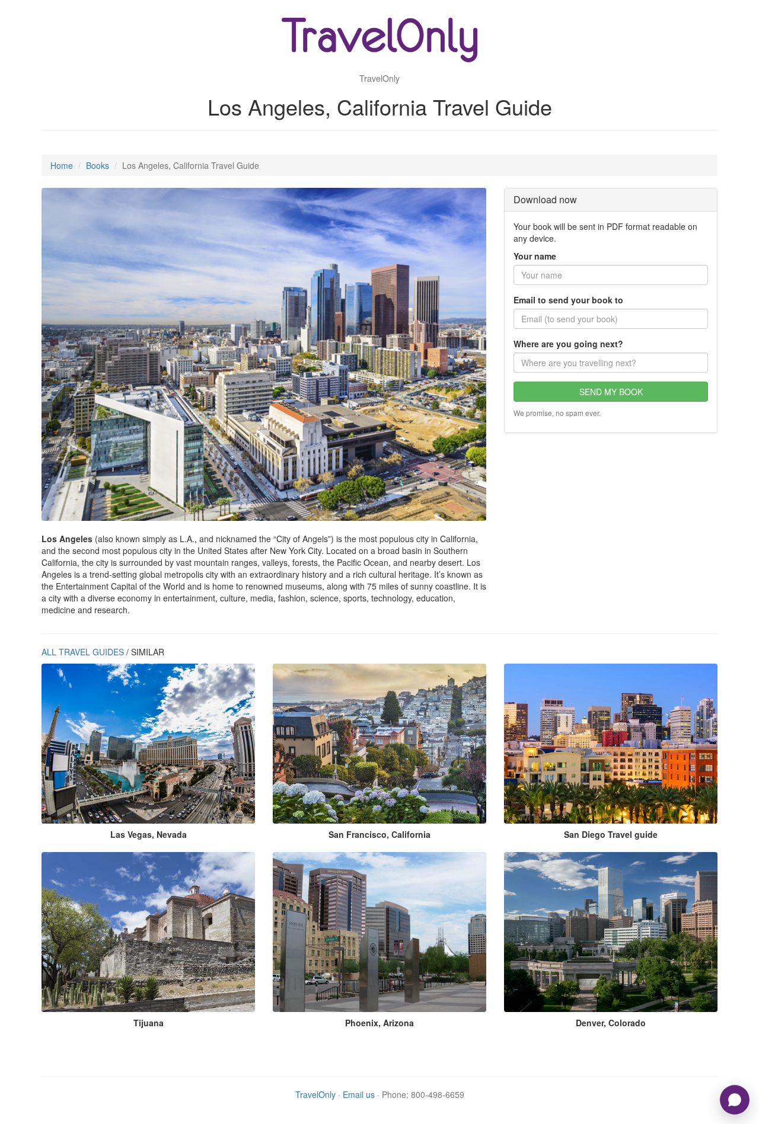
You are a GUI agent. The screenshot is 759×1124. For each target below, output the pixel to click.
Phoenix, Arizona (379, 1023)
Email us (359, 1094)
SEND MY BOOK (611, 392)
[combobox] (611, 363)
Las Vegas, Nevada (148, 834)
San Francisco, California (379, 834)
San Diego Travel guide (611, 834)
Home (61, 165)
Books (97, 165)
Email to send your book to (568, 300)
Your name (535, 256)
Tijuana (148, 1023)
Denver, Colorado (611, 1023)
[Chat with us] (735, 1100)
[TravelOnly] (379, 41)
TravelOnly (315, 1094)
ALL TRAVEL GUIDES (83, 652)
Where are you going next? (568, 344)
